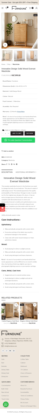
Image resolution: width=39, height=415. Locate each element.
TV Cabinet (24, 369)
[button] (4, 318)
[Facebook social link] (7, 164)
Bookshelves (24, 376)
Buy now (29, 133)
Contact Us (5, 395)
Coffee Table (24, 359)
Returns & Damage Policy (28, 406)
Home (3, 64)
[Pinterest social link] (11, 164)
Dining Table (5, 369)
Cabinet (23, 363)
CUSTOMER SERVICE (27, 382)
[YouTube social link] (10, 350)
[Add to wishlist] (16, 305)
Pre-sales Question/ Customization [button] (20, 140)
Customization (6, 385)
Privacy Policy (24, 399)
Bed (3, 363)
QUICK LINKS (6, 382)
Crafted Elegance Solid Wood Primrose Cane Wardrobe (10, 321)
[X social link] (9, 164)
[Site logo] (19, 8)
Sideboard (23, 366)
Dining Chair (5, 373)
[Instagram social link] (6, 350)
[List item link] (20, 343)
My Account (24, 402)
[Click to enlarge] (5, 45)
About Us (23, 385)
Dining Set (5, 376)
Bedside (4, 366)
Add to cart (17, 133)
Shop (8, 64)
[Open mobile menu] (2, 8)
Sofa (3, 359)
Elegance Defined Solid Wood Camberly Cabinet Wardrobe (28, 321)
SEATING (5, 356)
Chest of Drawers (26, 373)
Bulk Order (5, 389)
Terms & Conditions (26, 395)
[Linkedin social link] (14, 164)
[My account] (36, 8)
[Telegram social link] (16, 164)
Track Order (5, 399)
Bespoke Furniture (26, 389)
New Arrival (5, 392)
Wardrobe (16, 64)
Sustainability (24, 392)
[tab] (7, 172)
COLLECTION (25, 356)
